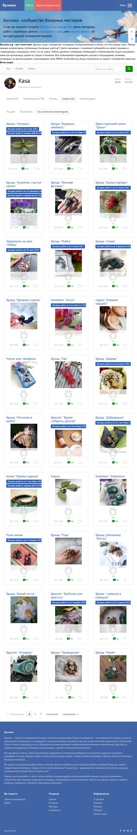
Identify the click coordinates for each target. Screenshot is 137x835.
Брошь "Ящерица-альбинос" (63, 125)
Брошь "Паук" (60, 535)
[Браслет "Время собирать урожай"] (68, 443)
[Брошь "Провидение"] (68, 668)
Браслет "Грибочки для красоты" (67, 595)
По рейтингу (26, 111)
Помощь (97, 810)
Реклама (97, 806)
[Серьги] (68, 492)
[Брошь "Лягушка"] (24, 150)
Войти (29, 5)
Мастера (53, 806)
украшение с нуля (51, 31)
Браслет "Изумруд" (19, 652)
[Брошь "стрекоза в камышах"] (113, 619)
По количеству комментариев (52, 111)
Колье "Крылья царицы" (22, 476)
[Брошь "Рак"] (68, 374)
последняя (52, 714)
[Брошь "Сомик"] (113, 263)
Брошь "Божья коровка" (111, 182)
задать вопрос (80, 31)
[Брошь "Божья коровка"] (113, 204)
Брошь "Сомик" (105, 241)
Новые (31, 68)
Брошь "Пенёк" (105, 652)
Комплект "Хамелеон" (110, 476)
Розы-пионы (14, 535)
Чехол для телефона (20, 359)
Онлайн (19, 68)
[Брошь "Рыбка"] (68, 263)
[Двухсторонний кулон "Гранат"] (113, 149)
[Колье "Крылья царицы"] (24, 502)
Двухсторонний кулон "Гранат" (110, 125)
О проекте (98, 799)
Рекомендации (87, 98)
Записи (52, 799)
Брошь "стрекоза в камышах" (108, 595)
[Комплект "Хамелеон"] (113, 492)
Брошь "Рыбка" (61, 241)
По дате (11, 111)
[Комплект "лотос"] (68, 322)
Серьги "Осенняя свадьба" (106, 302)
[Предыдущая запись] (131, 31)
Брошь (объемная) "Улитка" (108, 537)
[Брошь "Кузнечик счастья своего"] (24, 212)
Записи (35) (12, 98)
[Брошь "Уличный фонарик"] (68, 202)
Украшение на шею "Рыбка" (19, 243)
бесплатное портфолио (56, 27)
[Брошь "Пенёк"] (113, 668)
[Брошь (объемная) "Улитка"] (113, 554)
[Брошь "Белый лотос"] (24, 609)
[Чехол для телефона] (24, 374)
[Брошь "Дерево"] (113, 380)
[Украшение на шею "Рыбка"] (24, 267)
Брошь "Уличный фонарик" (62, 184)
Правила (97, 802)
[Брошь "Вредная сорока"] (24, 316)
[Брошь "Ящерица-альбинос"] (68, 149)
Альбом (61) (68, 98)
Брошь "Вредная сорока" (23, 300)
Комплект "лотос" (63, 300)
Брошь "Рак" (59, 359)
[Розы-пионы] (24, 557)
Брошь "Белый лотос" (21, 594)
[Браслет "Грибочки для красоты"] (68, 619)
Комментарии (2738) (33, 98)
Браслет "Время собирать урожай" (63, 419)
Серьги (55, 476)
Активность (54, 810)
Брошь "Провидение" (65, 652)
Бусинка (9, 5)
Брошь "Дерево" (106, 359)
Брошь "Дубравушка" (109, 417)
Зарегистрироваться (48, 5)
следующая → (70, 714)
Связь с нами (100, 813)
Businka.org (10, 830)
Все (8, 68)
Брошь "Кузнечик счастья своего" (23, 184)
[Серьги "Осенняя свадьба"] (113, 319)
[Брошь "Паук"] (68, 551)
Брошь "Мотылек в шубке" (19, 419)
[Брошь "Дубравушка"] (113, 439)
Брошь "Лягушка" (18, 124)
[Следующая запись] (131, 39)
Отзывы (53, 98)
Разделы (53, 802)
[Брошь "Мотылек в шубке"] (24, 437)
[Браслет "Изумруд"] (24, 668)
